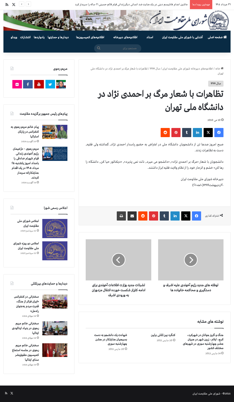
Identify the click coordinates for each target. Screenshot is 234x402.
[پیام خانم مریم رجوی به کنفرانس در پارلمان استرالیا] (54, 132)
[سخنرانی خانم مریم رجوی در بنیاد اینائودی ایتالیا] (54, 328)
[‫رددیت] (165, 132)
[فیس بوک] (218, 132)
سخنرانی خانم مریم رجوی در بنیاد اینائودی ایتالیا (25, 328)
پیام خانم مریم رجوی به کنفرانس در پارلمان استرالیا (25, 131)
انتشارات (25, 37)
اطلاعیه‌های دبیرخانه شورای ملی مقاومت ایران (187, 69)
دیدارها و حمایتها (58, 37)
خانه (218, 69)
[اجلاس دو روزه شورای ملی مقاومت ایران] (54, 250)
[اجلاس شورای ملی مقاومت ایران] (54, 228)
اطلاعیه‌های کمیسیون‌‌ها (90, 37)
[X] (208, 132)
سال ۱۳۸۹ (155, 69)
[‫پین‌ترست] (176, 132)
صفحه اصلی (215, 37)
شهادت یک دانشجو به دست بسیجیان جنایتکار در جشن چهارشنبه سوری (110, 339)
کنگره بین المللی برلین (163, 335)
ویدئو (14, 37)
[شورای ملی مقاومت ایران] (117, 20)
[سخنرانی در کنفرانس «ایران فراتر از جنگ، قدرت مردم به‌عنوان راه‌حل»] (54, 302)
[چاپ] (121, 216)
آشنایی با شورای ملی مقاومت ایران (182, 37)
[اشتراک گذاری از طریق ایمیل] (132, 216)
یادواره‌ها (39, 37)
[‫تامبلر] (186, 132)
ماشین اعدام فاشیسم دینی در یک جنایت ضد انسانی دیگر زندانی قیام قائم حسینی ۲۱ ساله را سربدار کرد (131, 4)
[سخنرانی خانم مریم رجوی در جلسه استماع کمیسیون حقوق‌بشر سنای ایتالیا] (54, 350)
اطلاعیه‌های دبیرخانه (125, 37)
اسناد (149, 37)
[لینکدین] (197, 132)
